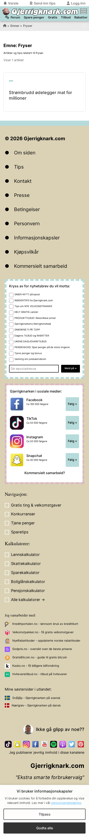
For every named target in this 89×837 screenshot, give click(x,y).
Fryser (27, 25)
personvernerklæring (66, 803)
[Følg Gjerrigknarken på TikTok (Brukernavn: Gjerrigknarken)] (8, 744)
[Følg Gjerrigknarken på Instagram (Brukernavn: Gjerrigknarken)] (26, 744)
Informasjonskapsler (37, 237)
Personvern (27, 223)
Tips (19, 167)
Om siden (24, 152)
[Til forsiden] (6, 11)
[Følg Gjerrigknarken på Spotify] (53, 744)
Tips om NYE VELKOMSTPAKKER (33, 306)
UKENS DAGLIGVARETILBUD (30, 341)
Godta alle (44, 828)
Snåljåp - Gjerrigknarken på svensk (36, 698)
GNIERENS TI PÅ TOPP (27, 329)
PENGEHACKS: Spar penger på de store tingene (42, 347)
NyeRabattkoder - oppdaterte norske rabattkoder (46, 640)
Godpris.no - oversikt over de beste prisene (42, 649)
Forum (15, 17)
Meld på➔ (70, 368)
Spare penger (34, 17)
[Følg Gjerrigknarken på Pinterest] (80, 744)
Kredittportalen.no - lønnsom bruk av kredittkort (45, 623)
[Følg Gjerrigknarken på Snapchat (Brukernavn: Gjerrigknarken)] (17, 744)
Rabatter (80, 17)
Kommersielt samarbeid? (44, 473)
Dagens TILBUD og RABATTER (31, 335)
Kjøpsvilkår (26, 252)
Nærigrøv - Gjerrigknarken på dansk (36, 705)
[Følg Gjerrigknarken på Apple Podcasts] (62, 744)
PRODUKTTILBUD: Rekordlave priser (35, 318)
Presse (22, 195)
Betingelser (27, 209)
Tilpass (45, 814)
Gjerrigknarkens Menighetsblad (32, 323)
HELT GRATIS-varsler (26, 311)
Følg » (72, 404)
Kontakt (23, 181)
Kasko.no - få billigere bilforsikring (35, 665)
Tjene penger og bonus (28, 353)
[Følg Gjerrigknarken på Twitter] (71, 744)
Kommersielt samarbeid (40, 266)
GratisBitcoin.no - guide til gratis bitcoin (39, 657)
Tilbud (66, 17)
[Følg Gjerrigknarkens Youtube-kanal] (44, 744)
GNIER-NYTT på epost (27, 294)
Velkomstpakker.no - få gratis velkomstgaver (43, 632)
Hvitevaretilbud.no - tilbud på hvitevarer (39, 674)
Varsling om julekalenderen (30, 359)
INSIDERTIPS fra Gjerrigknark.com (33, 300)
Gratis (52, 17)
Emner (14, 25)
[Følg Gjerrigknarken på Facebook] (35, 744)
